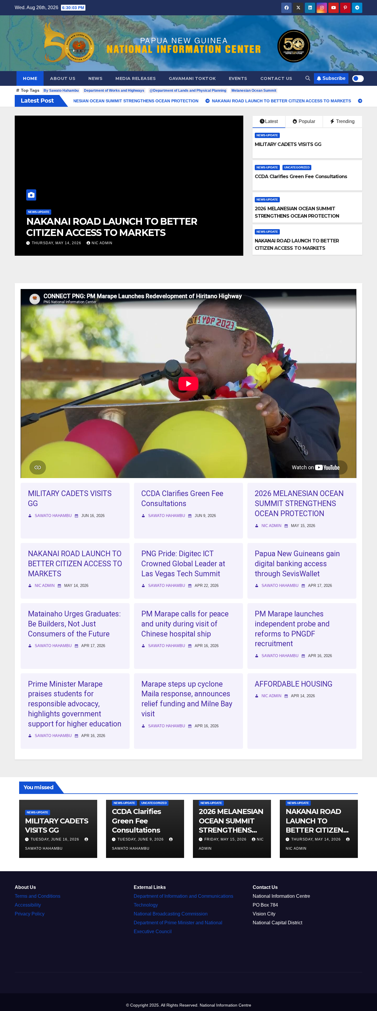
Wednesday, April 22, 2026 (137, 243)
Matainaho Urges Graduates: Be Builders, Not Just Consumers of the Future (74, 624)
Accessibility (28, 904)
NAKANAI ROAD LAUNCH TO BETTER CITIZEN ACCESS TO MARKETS (75, 563)
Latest (271, 121)
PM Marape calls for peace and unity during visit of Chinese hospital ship (185, 624)
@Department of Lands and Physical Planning (188, 90)
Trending (345, 121)
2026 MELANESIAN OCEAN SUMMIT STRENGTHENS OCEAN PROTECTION (299, 503)
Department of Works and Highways (114, 90)
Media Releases (135, 78)
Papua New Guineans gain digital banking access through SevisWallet (297, 563)
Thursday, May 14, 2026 (316, 839)
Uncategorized (297, 167)
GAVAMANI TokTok (192, 78)
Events (238, 78)
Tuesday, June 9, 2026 (141, 839)
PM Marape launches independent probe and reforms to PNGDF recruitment (292, 629)
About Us (62, 78)
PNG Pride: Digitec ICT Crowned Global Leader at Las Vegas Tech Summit (205, 227)
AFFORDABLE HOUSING (294, 684)
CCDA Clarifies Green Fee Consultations (301, 176)
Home (30, 78)
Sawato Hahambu (193, 243)
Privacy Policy (29, 913)
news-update (115, 212)
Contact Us (276, 78)
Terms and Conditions (37, 896)
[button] (307, 78)
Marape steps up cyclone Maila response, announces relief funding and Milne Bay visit (186, 699)
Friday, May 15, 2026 (226, 839)
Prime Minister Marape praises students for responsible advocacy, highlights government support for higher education (74, 704)
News (95, 78)
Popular (306, 121)
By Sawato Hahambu (61, 90)
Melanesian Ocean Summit (254, 90)
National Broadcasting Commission (171, 913)
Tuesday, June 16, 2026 (55, 839)
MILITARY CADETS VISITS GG (288, 144)
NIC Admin (271, 525)
